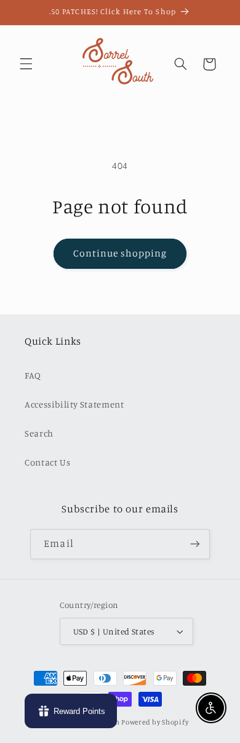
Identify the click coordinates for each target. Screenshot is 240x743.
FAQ (33, 375)
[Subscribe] (194, 544)
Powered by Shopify (154, 722)
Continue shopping (120, 253)
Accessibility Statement (74, 404)
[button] (26, 64)
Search (39, 433)
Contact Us (47, 462)
